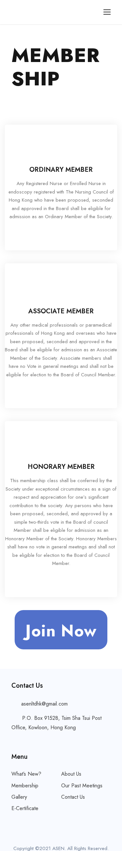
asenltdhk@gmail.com (44, 703)
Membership (24, 785)
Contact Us (73, 797)
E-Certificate (24, 808)
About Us (71, 774)
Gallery (19, 797)
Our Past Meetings (81, 785)
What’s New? (26, 774)
